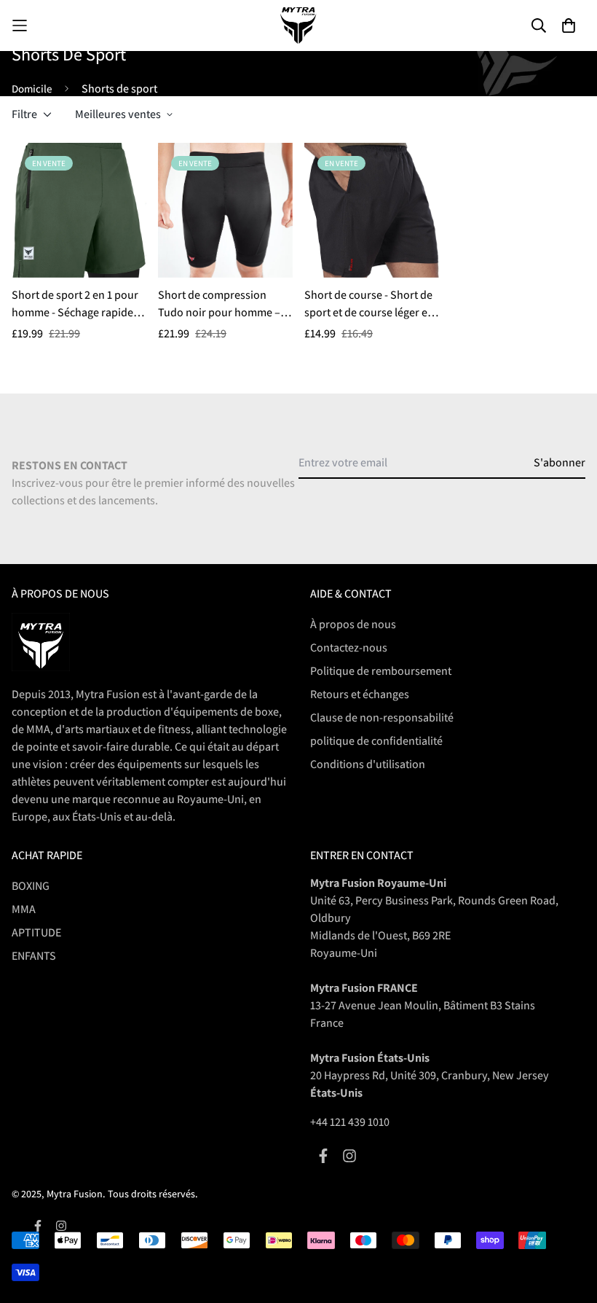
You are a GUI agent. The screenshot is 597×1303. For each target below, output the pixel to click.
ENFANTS (34, 955)
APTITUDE (36, 932)
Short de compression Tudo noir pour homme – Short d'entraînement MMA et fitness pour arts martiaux (224, 304)
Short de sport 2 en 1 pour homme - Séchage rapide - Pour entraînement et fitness (75, 304)
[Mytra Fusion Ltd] (298, 25)
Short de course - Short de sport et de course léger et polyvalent (368, 304)
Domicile (32, 88)
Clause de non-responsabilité (382, 717)
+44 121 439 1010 (350, 1122)
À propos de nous (353, 624)
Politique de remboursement (380, 670)
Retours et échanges (359, 694)
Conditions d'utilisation (367, 764)
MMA (24, 909)
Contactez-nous (348, 647)
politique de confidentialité (376, 740)
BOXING (31, 885)
